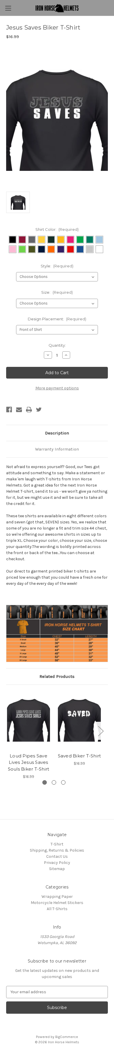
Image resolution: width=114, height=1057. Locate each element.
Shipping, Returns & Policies (57, 850)
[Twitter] (39, 409)
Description (57, 433)
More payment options (57, 388)
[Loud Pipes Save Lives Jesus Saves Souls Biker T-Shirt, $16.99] (28, 720)
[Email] (19, 409)
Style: (57, 266)
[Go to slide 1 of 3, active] (44, 782)
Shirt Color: (57, 229)
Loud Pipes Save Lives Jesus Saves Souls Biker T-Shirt (28, 762)
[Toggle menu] (8, 8)
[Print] (29, 409)
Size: (57, 292)
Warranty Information (57, 449)
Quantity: (57, 345)
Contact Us (57, 856)
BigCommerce (66, 1037)
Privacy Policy (57, 862)
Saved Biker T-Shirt (79, 756)
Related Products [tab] (57, 676)
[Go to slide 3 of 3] (63, 782)
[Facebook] (9, 409)
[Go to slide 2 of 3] (54, 782)
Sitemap (57, 868)
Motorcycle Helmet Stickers (57, 902)
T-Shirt (57, 844)
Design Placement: (57, 319)
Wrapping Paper (57, 896)
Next (100, 731)
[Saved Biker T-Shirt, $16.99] (79, 720)
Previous (7, 731)
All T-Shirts (57, 908)
